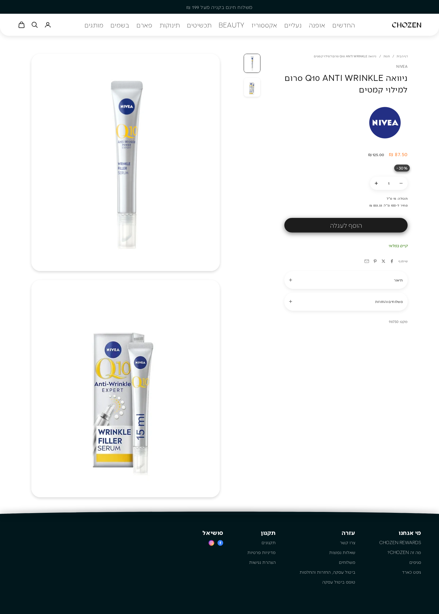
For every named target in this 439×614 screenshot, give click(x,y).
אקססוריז (264, 25)
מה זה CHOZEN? (404, 552)
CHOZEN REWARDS (400, 542)
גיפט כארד (411, 572)
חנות (386, 56)
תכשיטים (199, 25)
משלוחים (347, 562)
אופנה (317, 25)
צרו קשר (347, 542)
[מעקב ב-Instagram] (211, 543)
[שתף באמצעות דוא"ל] (366, 261)
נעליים (293, 25)
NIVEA (402, 66)
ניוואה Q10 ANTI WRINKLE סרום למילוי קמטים (345, 56)
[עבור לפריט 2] (252, 87)
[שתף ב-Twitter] (383, 261)
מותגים (94, 25)
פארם (144, 25)
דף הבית (402, 56)
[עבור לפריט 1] (252, 63)
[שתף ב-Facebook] (391, 261)
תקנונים (269, 542)
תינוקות (169, 25)
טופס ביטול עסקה (338, 581)
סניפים (415, 562)
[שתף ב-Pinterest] (375, 261)
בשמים (119, 25)
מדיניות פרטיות (261, 552)
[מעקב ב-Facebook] (220, 543)
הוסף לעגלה (346, 225)
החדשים (343, 25)
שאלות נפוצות (342, 552)
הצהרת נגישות (262, 562)
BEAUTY (231, 25)
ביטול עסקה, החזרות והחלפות (327, 572)
